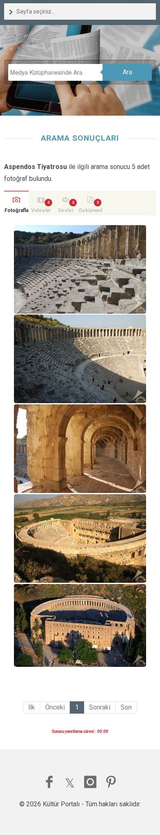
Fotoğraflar (16, 211)
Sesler (66, 210)
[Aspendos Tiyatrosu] (80, 269)
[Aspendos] (80, 625)
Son (126, 707)
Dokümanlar (90, 211)
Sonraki (99, 707)
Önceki (55, 707)
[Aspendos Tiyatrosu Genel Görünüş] (80, 538)
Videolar (41, 210)
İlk (31, 707)
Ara (127, 72)
